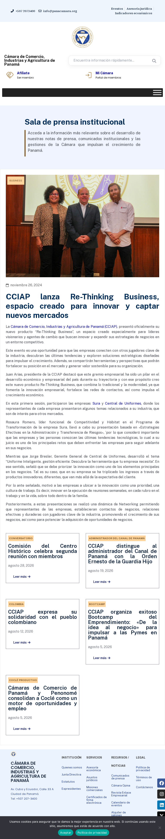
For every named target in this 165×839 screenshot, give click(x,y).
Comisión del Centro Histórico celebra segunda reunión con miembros (42, 551)
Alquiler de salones (118, 814)
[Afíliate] (10, 75)
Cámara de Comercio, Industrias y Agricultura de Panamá (29, 60)
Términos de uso (144, 779)
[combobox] (108, 60)
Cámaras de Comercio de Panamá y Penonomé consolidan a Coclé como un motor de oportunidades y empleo (42, 698)
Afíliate (23, 73)
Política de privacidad (143, 769)
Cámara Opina (120, 785)
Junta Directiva (71, 774)
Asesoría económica (93, 769)
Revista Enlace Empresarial (121, 794)
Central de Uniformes (123, 403)
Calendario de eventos (120, 804)
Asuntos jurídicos (92, 779)
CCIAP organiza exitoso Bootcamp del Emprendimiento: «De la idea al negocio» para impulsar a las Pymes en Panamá (122, 625)
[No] (159, 827)
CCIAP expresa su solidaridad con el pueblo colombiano (42, 617)
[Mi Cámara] (88, 75)
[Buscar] (154, 60)
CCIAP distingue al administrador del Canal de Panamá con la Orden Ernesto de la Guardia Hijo (122, 553)
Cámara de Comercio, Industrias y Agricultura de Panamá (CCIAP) (64, 327)
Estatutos (68, 781)
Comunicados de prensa (120, 777)
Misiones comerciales (94, 789)
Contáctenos (144, 787)
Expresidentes (71, 788)
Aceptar (65, 832)
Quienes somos (72, 767)
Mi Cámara (104, 73)
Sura (96, 403)
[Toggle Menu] (157, 92)
